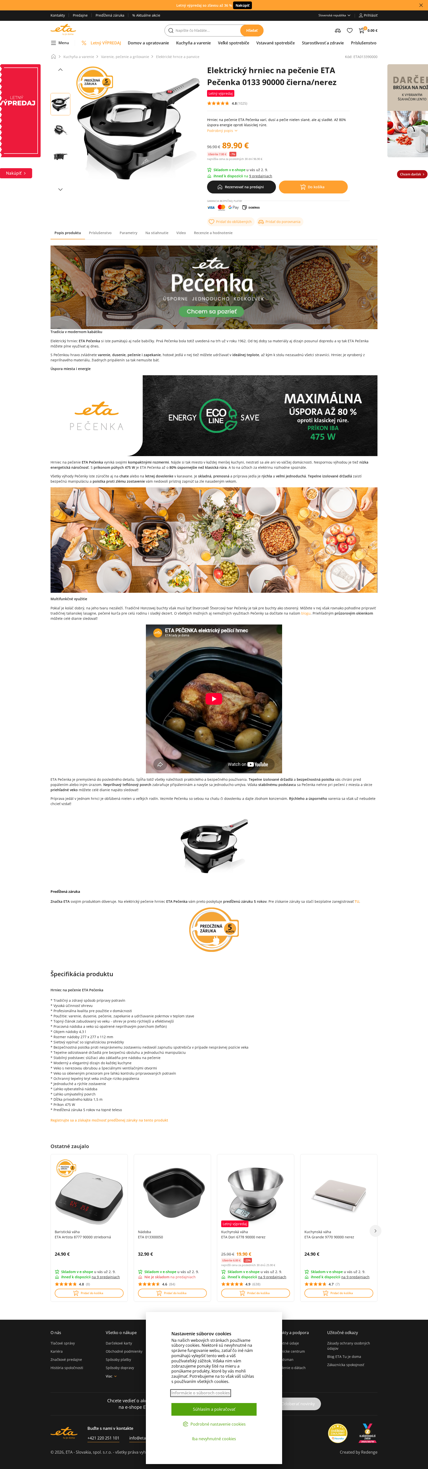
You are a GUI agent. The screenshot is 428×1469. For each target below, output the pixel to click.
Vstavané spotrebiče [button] (275, 43)
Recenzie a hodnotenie (213, 232)
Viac (109, 1376)
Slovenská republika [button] (332, 15)
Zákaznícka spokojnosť (345, 1364)
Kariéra (57, 1351)
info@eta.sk (140, 1438)
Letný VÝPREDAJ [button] (106, 43)
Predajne (80, 15)
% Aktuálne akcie (146, 15)
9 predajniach (260, 176)
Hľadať (252, 30)
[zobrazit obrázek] (60, 70)
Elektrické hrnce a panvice (177, 56)
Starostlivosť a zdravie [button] (323, 43)
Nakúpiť (242, 5)
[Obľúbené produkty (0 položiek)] (350, 30)
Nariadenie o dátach (289, 1367)
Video (181, 232)
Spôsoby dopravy (120, 1367)
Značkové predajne (66, 1359)
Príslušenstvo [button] (363, 43)
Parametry (128, 232)
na (106, 1277)
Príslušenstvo (100, 232)
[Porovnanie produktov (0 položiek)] (338, 30)
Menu (63, 42)
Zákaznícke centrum (288, 1351)
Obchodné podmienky (124, 1351)
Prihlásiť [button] (370, 15)
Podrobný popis (220, 130)
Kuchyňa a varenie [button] (193, 43)
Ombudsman (283, 1359)
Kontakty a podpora (290, 1332)
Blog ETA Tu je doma (344, 1356)
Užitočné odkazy (342, 1332)
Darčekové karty (119, 1343)
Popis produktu (67, 232)
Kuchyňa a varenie (78, 56)
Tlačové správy (63, 1343)
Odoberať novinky (298, 1403)
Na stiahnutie (156, 232)
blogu (306, 613)
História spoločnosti (67, 1367)
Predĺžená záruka (110, 15)
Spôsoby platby (118, 1359)
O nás (56, 1332)
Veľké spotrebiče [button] (233, 43)
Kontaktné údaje (285, 1343)
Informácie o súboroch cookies (200, 1393)
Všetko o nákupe (121, 1332)
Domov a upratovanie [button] (148, 43)
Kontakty (58, 15)
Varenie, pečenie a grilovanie (125, 56)
